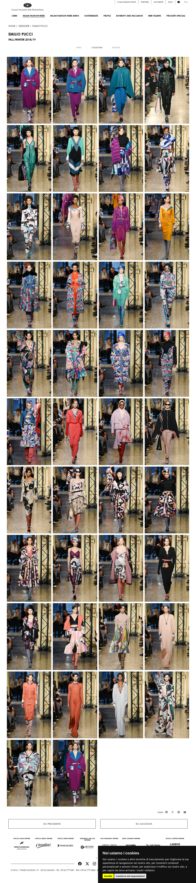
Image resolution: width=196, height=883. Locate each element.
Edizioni (116, 47)
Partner (145, 2)
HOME (11, 26)
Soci (170, 2)
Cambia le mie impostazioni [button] (130, 876)
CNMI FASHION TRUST (126, 2)
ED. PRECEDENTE (52, 824)
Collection (97, 47)
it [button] (185, 2)
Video (79, 47)
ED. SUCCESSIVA (144, 824)
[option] (22, 844)
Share (160, 812)
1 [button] (95, 857)
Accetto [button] (108, 876)
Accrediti (158, 2)
